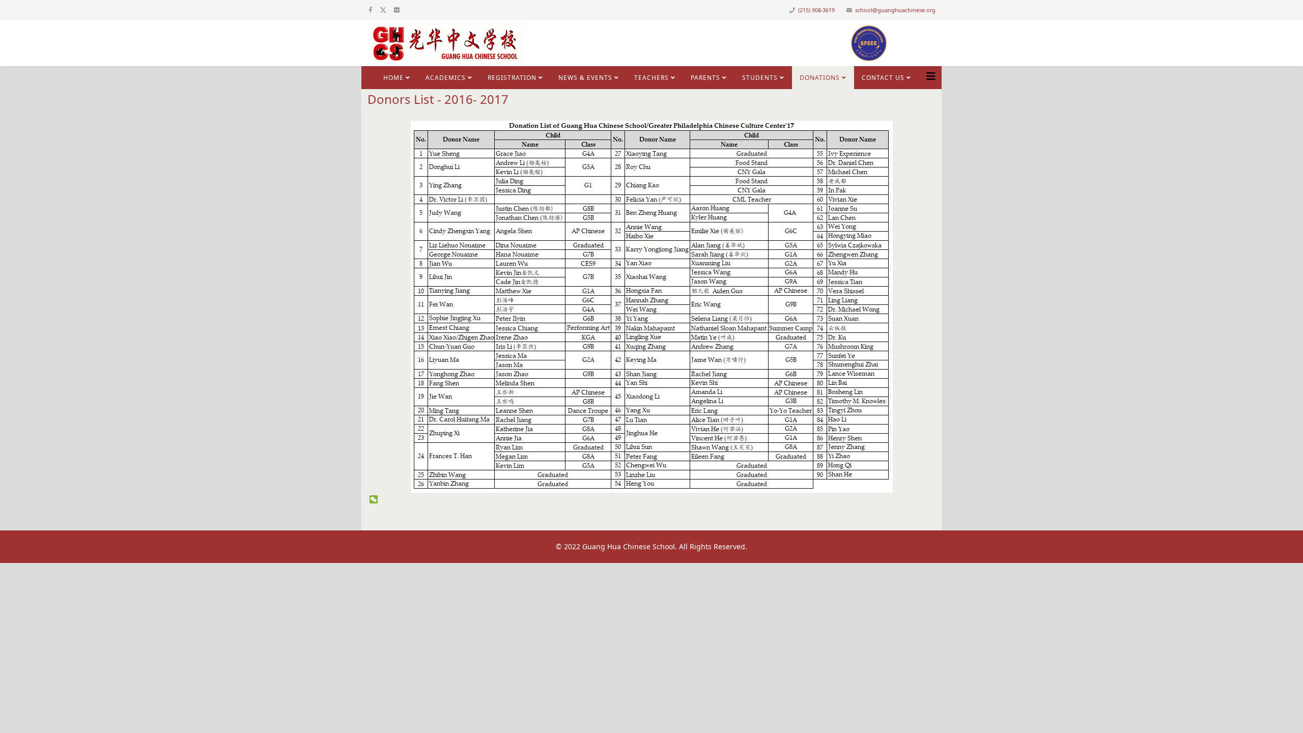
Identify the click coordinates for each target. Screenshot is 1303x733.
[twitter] (383, 10)
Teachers (651, 77)
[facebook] (371, 10)
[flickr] (397, 10)
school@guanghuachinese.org (895, 10)
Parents (705, 77)
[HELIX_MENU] (931, 76)
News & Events (585, 77)
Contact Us (883, 77)
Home (393, 77)
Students (760, 77)
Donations (820, 77)
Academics (446, 77)
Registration (512, 77)
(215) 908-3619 (816, 10)
